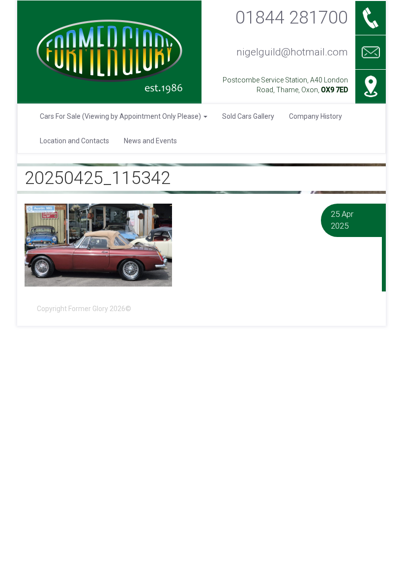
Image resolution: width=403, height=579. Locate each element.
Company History (315, 116)
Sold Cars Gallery (248, 116)
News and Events (150, 141)
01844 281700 (291, 17)
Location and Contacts (74, 141)
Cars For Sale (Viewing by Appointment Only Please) (121, 116)
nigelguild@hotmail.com (292, 52)
